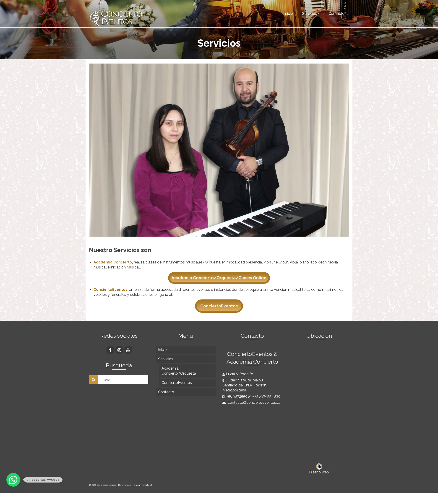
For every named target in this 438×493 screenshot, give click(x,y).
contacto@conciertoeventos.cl (253, 402)
